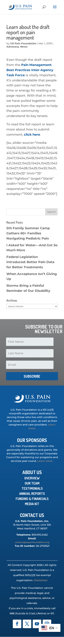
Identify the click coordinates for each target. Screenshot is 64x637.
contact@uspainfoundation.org (32, 542)
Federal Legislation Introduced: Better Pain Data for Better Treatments (30, 262)
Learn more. (45, 461)
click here (32, 135)
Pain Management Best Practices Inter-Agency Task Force (29, 70)
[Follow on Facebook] (17, 624)
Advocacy (12, 46)
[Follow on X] (27, 624)
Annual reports (32, 493)
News (23, 46)
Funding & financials (32, 498)
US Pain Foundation (23, 43)
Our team (32, 483)
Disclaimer (41, 580)
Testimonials (32, 488)
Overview (32, 478)
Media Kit (32, 504)
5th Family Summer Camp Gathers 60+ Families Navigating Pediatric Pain (28, 233)
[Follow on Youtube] (37, 624)
